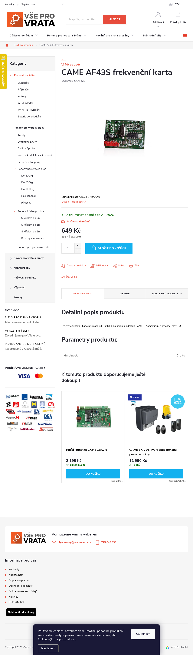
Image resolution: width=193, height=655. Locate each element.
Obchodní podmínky (20, 586)
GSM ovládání (26, 103)
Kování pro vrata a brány (29, 258)
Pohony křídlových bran (31, 211)
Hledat (114, 19)
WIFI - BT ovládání (29, 110)
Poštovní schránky (25, 277)
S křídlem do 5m (31, 231)
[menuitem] (24, 36)
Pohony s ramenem (32, 238)
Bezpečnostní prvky (29, 162)
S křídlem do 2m (31, 218)
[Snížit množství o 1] (77, 250)
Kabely (21, 135)
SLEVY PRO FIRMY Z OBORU (23, 317)
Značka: (69, 277)
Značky (18, 297)
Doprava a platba (18, 580)
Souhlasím (143, 634)
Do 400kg (27, 175)
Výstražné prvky (27, 142)
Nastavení (48, 648)
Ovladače (23, 83)
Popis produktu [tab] (83, 293)
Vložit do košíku (112, 248)
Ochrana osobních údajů (23, 591)
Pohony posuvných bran (32, 169)
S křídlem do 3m (31, 225)
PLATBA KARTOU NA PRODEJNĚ (25, 344)
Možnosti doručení (78, 221)
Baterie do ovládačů (29, 116)
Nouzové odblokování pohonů (35, 155)
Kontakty (10, 4)
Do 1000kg (27, 189)
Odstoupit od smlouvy (21, 612)
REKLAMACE (17, 602)
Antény (22, 96)
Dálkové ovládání (24, 75)
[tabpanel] (93, 437)
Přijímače (23, 89)
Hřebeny (26, 202)
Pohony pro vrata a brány (29, 128)
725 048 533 (108, 542)
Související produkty (165, 293)
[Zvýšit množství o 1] (77, 245)
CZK (177, 4)
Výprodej (19, 287)
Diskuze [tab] (124, 293)
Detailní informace (72, 202)
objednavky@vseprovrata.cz (74, 542)
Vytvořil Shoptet (179, 647)
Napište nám (28, 4)
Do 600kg (27, 182)
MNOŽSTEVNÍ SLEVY (18, 331)
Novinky (13, 597)
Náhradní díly (22, 268)
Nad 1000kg (28, 196)
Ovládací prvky (26, 148)
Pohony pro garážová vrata (33, 247)
